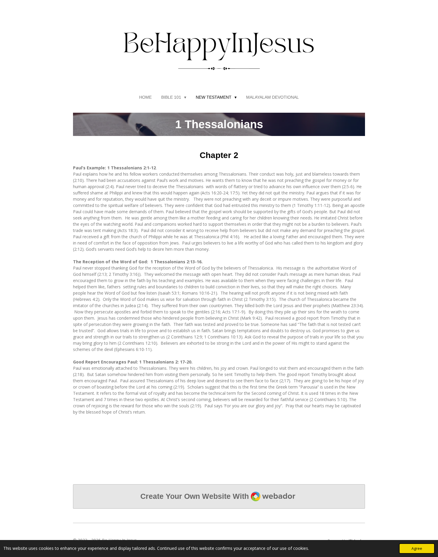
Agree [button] (416, 548)
